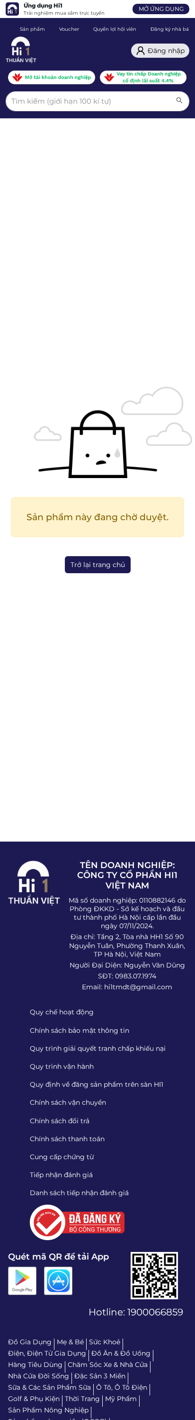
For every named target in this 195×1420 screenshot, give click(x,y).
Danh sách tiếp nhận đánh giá (79, 1193)
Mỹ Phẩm (121, 1398)
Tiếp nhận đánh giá (61, 1175)
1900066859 (155, 1312)
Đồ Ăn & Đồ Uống (121, 1353)
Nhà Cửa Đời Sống (38, 1376)
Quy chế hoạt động (62, 1012)
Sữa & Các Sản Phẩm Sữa (49, 1387)
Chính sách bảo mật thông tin (79, 1030)
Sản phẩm (32, 29)
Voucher (69, 29)
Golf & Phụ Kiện (34, 1398)
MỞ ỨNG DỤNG (161, 8)
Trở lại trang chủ (98, 564)
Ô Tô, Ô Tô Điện (121, 1387)
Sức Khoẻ (104, 1342)
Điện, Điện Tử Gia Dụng (47, 1353)
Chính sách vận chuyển (68, 1102)
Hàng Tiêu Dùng (35, 1364)
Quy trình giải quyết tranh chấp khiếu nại (98, 1048)
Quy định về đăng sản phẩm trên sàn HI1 (96, 1084)
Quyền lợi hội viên (114, 29)
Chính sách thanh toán (67, 1139)
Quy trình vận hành (62, 1066)
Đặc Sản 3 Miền (99, 1376)
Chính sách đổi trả (59, 1121)
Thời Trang (82, 1398)
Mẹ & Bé (70, 1342)
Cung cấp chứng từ (62, 1157)
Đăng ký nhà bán (171, 29)
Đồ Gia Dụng (30, 1342)
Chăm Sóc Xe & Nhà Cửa (108, 1364)
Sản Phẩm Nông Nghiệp (48, 1410)
